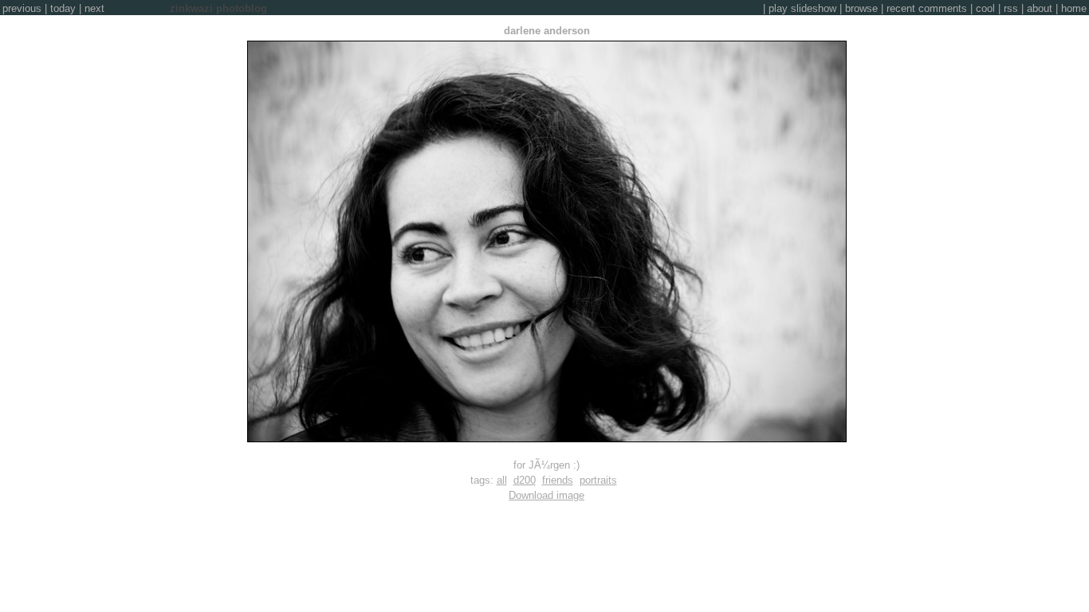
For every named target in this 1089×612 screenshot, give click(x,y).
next (94, 8)
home (1074, 8)
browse (861, 8)
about (1039, 8)
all (502, 480)
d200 (524, 480)
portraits (598, 480)
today (63, 8)
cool (985, 8)
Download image (546, 495)
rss (1011, 8)
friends (557, 480)
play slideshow (802, 8)
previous (21, 8)
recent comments (927, 8)
